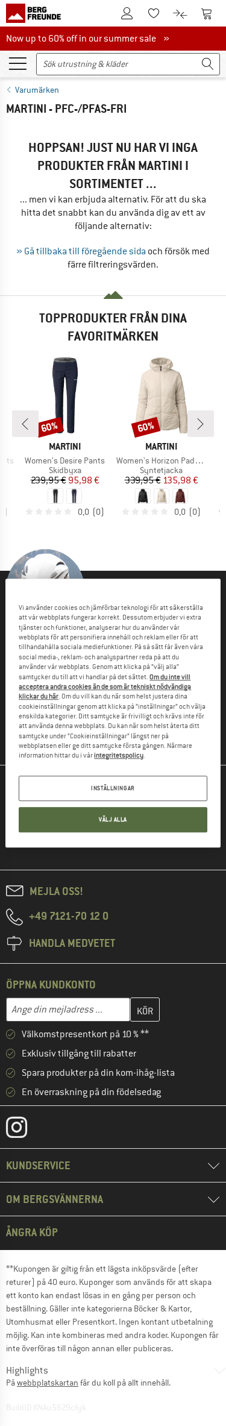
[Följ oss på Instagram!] (25, 1130)
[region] (112, 713)
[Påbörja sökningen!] (208, 64)
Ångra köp (32, 1232)
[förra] (25, 423)
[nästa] (200, 423)
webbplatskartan (47, 1382)
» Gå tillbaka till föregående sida (81, 251)
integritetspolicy (118, 756)
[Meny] (17, 63)
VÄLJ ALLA (113, 819)
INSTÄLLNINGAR (112, 788)
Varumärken (37, 89)
